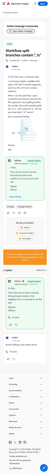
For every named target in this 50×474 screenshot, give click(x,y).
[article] (25, 303)
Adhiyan (17, 160)
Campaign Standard (11, 12)
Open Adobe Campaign (23, 31)
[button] (15, 60)
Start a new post (28, 257)
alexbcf (15, 66)
